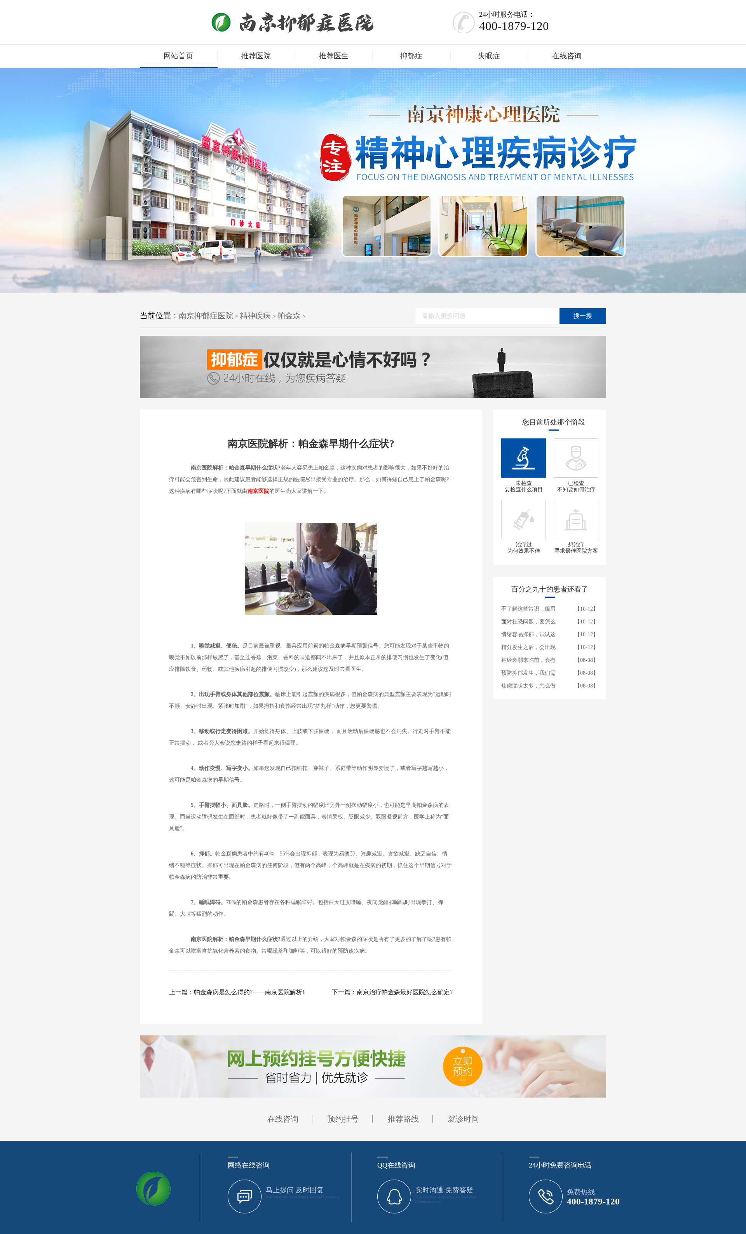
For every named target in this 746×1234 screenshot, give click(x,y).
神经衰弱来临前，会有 (528, 660)
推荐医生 (334, 56)
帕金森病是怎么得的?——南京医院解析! (249, 992)
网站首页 (178, 56)
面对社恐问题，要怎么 (528, 622)
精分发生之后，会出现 (528, 647)
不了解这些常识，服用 (528, 609)
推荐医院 (256, 56)
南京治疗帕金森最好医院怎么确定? (405, 992)
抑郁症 (411, 56)
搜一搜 (582, 315)
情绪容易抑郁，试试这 (528, 634)
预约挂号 (343, 1119)
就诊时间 (463, 1119)
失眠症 (489, 56)
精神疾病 (255, 315)
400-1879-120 (514, 26)
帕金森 (289, 315)
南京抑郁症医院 (206, 315)
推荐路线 (403, 1119)
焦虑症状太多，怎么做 (528, 686)
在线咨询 (567, 56)
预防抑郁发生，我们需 (528, 673)
